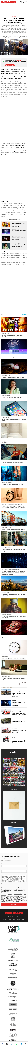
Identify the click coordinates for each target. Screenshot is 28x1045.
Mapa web (23, 919)
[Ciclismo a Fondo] (13, 1004)
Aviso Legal (10, 885)
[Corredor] (13, 989)
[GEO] (13, 1035)
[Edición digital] (14, 835)
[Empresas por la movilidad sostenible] (14, 940)
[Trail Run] (13, 997)
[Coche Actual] (12, 955)
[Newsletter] (14, 805)
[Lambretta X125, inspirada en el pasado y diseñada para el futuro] (6, 712)
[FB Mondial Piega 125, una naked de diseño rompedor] (6, 703)
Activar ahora (9, 65)
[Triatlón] (13, 993)
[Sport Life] (13, 983)
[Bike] (13, 1009)
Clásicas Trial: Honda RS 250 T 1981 (19, 731)
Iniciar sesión (23, 2)
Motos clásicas (14, 738)
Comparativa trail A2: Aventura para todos (18, 722)
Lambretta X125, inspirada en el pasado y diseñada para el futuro (19, 713)
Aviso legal (18, 919)
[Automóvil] (13, 970)
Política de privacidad (11, 919)
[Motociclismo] (8, 2)
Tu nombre (4, 863)
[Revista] (14, 772)
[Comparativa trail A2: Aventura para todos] (6, 721)
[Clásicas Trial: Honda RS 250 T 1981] (6, 730)
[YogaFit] (13, 1000)
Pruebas (14, 719)
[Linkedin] (11, 1044)
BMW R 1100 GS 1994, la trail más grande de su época (19, 741)
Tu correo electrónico (6, 869)
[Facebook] (2, 1044)
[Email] (25, 1044)
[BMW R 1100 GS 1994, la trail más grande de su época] (6, 739)
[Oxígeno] (13, 1013)
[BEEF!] (13, 1030)
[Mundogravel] (13, 1040)
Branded (14, 690)
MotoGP (14, 16)
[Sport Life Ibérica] (14, 929)
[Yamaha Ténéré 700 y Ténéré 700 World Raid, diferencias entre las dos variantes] (6, 692)
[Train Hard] (13, 1019)
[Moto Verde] (13, 974)
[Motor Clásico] (13, 965)
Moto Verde (14, 728)
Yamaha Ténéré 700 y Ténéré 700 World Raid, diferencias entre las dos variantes (19, 694)
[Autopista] (13, 949)
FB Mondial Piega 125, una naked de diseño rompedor (18, 704)
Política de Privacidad (18, 885)
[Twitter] (7, 1044)
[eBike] (13, 1024)
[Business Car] (13, 960)
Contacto (4, 919)
